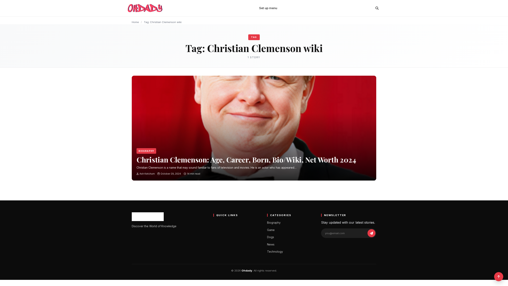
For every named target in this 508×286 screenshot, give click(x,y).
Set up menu (268, 8)
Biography (146, 151)
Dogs (270, 237)
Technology (275, 251)
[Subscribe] (371, 233)
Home (135, 22)
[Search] (377, 8)
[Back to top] (498, 276)
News (270, 244)
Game (271, 230)
